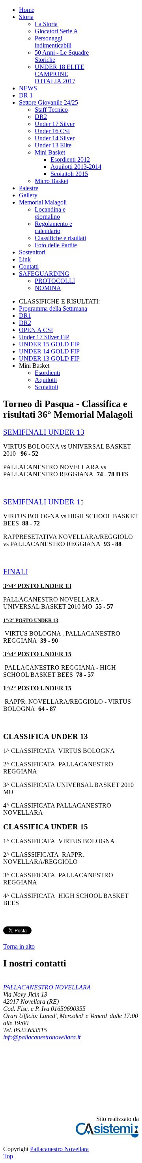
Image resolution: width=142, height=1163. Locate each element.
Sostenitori (32, 252)
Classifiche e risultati (60, 238)
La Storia (46, 24)
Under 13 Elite (53, 145)
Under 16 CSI (52, 131)
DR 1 (26, 95)
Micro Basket (51, 181)
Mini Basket (50, 152)
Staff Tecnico (51, 109)
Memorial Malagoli (43, 202)
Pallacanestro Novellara (59, 1149)
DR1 (25, 315)
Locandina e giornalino (50, 213)
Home (26, 9)
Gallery (28, 195)
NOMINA (48, 288)
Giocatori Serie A (56, 31)
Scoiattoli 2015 (69, 173)
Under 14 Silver (55, 138)
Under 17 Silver (55, 123)
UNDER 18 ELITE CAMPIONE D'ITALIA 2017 (59, 73)
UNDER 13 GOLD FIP (49, 358)
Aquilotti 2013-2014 (75, 166)
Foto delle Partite (56, 245)
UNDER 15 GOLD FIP (49, 344)
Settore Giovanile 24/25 (48, 102)
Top (8, 1156)
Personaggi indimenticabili (53, 42)
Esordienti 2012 (70, 159)
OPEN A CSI (36, 330)
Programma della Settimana (53, 308)
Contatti (29, 266)
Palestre (28, 188)
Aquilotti (46, 379)
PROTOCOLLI (55, 280)
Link (25, 259)
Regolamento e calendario (53, 227)
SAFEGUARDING (44, 273)
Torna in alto (19, 946)
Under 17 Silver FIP (44, 337)
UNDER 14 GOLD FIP (49, 351)
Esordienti (47, 372)
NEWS (28, 88)
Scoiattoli (46, 387)
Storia (26, 16)
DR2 (41, 116)
